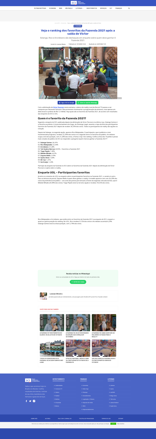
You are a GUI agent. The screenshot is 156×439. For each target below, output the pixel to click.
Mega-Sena (113, 396)
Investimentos (92, 8)
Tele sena (113, 399)
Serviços (103, 8)
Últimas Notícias (40, 8)
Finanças (118, 8)
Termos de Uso (106, 418)
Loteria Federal (114, 402)
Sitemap (120, 418)
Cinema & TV (58, 389)
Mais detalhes (120, 423)
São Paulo (68, 8)
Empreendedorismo (88, 409)
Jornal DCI (57, 23)
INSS (60, 8)
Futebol (57, 396)
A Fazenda (63, 23)
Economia (52, 8)
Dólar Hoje (85, 389)
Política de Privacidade (86, 418)
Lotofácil (112, 392)
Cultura (57, 392)
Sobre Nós (34, 418)
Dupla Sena (113, 406)
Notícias (57, 399)
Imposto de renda (88, 402)
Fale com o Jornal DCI (65, 418)
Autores (47, 418)
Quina (112, 389)
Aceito (113, 423)
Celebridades (59, 385)
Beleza (57, 406)
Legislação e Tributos (88, 399)
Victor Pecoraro (58, 107)
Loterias (79, 8)
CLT (111, 8)
